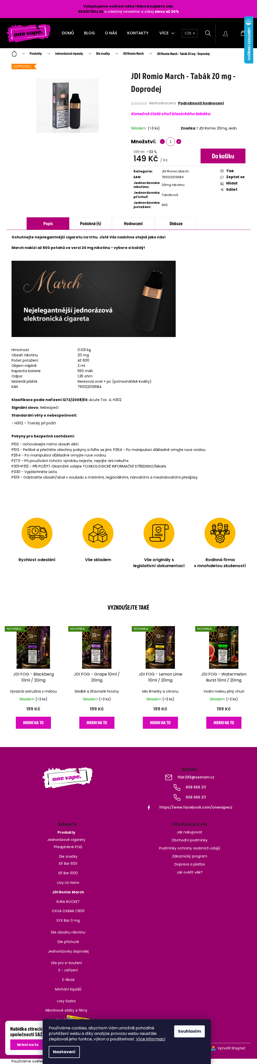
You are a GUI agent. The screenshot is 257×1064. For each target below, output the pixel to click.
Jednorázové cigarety (66, 839)
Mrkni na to (33, 722)
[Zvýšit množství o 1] (178, 141)
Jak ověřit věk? (190, 872)
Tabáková (170, 194)
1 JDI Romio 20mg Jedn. (217, 128)
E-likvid (68, 979)
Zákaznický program (189, 856)
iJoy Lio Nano (68, 882)
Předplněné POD (68, 846)
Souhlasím (189, 1031)
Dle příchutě (68, 941)
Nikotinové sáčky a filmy (66, 1010)
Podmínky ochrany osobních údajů (189, 848)
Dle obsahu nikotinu (68, 932)
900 (165, 205)
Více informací (150, 1039)
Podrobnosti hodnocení (201, 103)
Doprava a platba (189, 864)
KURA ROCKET (68, 901)
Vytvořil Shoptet (231, 1048)
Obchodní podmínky (189, 840)
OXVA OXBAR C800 (68, 910)
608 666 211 (196, 787)
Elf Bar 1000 (68, 873)
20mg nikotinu (173, 184)
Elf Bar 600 (68, 863)
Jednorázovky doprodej (68, 951)
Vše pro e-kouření (66, 962)
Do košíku (223, 155)
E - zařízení (68, 970)
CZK (188, 33)
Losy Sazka (66, 1001)
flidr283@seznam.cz (195, 777)
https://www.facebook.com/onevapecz (195, 807)
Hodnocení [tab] (133, 223)
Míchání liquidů (68, 989)
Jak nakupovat (189, 832)
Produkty (66, 832)
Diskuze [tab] (176, 223)
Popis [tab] (48, 223)
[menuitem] (68, 33)
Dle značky (68, 856)
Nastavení (64, 1052)
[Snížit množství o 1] (162, 141)
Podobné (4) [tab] (90, 223)
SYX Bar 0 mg (68, 920)
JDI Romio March (175, 171)
